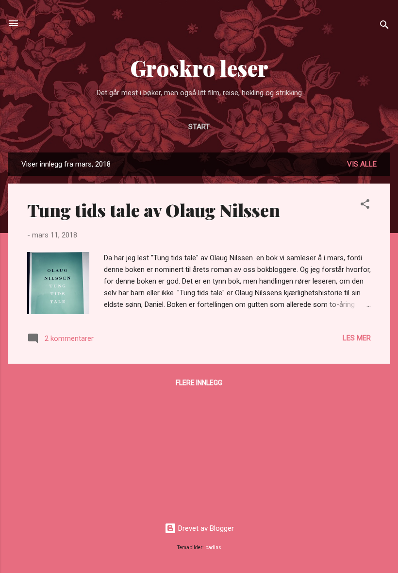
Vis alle (362, 164)
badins (213, 547)
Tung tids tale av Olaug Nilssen (153, 209)
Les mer (357, 338)
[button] (365, 205)
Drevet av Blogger (205, 528)
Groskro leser (199, 67)
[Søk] (384, 26)
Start (199, 126)
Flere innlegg (199, 383)
